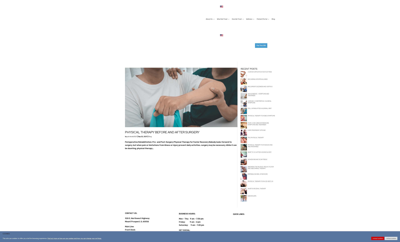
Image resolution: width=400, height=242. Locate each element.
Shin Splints (252, 196)
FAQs (235, 219)
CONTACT (254, 6)
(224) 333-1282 (144, 230)
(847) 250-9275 (268, 37)
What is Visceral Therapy (257, 189)
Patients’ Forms (240, 222)
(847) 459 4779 (267, 6)
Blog (273, 19)
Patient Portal (262, 19)
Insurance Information (243, 225)
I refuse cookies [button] (391, 238)
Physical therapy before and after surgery (162, 132)
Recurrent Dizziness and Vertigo (260, 86)
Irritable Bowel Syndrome (258, 174)
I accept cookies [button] (377, 238)
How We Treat (237, 19)
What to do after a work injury (259, 152)
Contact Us (250, 44)
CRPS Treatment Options (256, 130)
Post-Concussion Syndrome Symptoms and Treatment (258, 124)
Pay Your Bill (261, 45)
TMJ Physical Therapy (256, 138)
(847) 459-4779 (143, 226)
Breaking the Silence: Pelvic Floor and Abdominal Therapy (261, 167)
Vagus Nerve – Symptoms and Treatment (258, 94)
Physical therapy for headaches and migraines (260, 145)
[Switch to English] (221, 6)
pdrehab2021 (132, 136)
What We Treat (222, 19)
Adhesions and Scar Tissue (257, 159)
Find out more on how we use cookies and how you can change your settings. (74, 238)
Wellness (249, 19)
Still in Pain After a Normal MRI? (260, 108)
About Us (209, 19)
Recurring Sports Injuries (258, 79)
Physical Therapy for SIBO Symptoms (261, 116)
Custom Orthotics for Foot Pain (260, 72)
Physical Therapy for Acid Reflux (260, 181)
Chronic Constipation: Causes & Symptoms (259, 102)
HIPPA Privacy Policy (242, 229)
